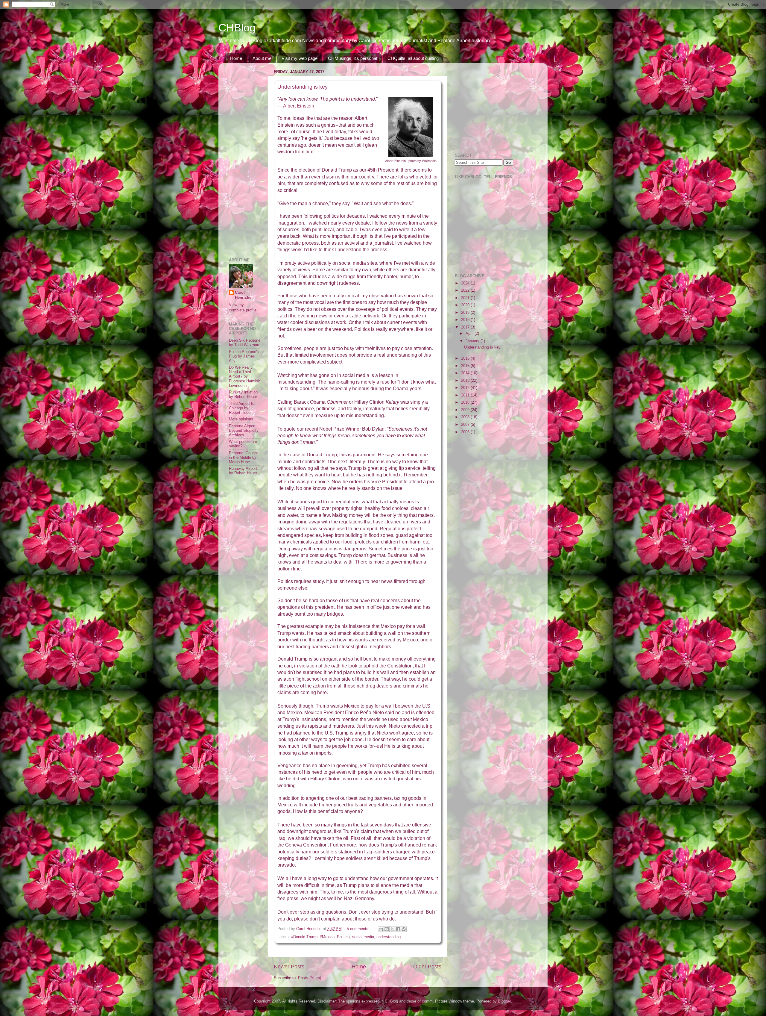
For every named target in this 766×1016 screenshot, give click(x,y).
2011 (466, 395)
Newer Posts (289, 967)
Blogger (504, 1001)
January (473, 341)
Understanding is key (302, 87)
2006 (466, 432)
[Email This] (381, 929)
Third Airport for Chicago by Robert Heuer (242, 408)
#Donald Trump (304, 937)
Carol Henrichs (243, 295)
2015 (466, 366)
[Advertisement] (247, 157)
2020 (466, 305)
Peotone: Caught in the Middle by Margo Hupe (243, 457)
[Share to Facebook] (398, 929)
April (470, 333)
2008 (466, 417)
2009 (466, 410)
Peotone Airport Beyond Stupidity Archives (244, 430)
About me (262, 58)
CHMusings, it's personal (352, 58)
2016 (466, 358)
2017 (466, 327)
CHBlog (237, 28)
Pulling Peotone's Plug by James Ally (244, 356)
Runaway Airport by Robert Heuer (243, 471)
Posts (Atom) (309, 978)
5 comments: (359, 929)
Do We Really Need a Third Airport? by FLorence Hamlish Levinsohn (244, 376)
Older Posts (427, 967)
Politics (343, 937)
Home (236, 58)
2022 (466, 290)
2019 (466, 313)
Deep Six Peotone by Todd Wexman (244, 342)
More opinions (241, 419)
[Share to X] (392, 929)
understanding (388, 937)
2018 (466, 320)
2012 (466, 388)
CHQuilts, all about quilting (413, 58)
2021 (466, 298)
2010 (466, 402)
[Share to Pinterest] (404, 929)
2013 (466, 380)
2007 (466, 425)
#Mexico (327, 937)
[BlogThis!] (387, 929)
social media (363, 937)
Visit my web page (299, 58)
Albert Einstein (298, 105)
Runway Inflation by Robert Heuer (243, 394)
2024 (466, 283)
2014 (466, 373)
